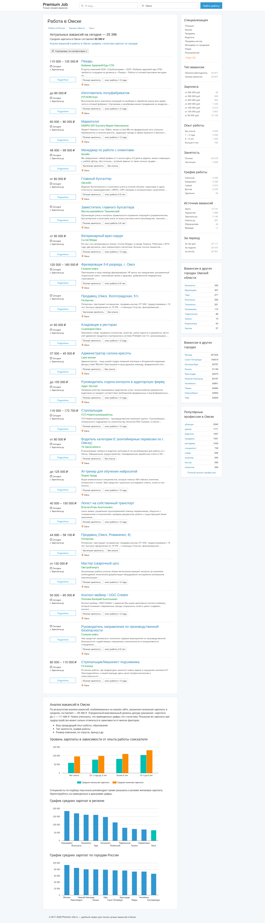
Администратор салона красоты (106, 353)
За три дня (201, 243)
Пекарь (86, 61)
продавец (189, 438)
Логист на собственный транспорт (107, 502)
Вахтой (201, 189)
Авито (201, 208)
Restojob (201, 227)
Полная (201, 158)
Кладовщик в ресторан (99, 324)
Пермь (188, 388)
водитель (189, 433)
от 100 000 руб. (201, 111)
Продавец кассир (193, 41)
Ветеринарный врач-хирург (102, 235)
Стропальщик (91, 410)
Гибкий (201, 185)
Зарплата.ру (201, 216)
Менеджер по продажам (197, 44)
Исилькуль (190, 299)
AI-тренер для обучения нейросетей (109, 471)
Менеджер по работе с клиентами (107, 149)
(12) (190, 57)
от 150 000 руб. (201, 107)
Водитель (189, 37)
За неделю (201, 247)
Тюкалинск (190, 304)
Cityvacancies (201, 224)
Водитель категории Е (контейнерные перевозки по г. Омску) (122, 440)
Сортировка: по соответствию (70, 51)
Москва (188, 354)
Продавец (190, 33)
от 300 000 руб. (201, 96)
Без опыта (201, 130)
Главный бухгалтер (96, 178)
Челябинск (190, 383)
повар (188, 452)
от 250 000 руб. (201, 99)
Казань (188, 369)
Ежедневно (201, 181)
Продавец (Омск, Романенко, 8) (106, 534)
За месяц (201, 251)
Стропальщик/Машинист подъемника (110, 661)
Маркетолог (90, 121)
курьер (188, 428)
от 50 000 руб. (201, 115)
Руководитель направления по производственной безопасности (120, 628)
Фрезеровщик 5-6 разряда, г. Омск (108, 264)
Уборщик (189, 25)
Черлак (188, 328)
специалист (190, 448)
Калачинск (190, 285)
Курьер (188, 29)
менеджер (190, 443)
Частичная (201, 162)
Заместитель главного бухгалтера (107, 207)
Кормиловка (191, 323)
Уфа (187, 397)
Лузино (188, 318)
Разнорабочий (192, 52)
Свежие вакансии (201, 76)
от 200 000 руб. (201, 103)
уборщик (189, 424)
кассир (188, 462)
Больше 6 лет (201, 142)
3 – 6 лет (201, 138)
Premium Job (55, 6)
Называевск (191, 309)
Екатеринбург (191, 364)
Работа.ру (201, 220)
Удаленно (201, 193)
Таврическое (191, 313)
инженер (189, 457)
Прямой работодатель (201, 72)
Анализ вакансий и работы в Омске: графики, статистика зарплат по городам (94, 43)
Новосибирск (191, 392)
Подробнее (63, 79)
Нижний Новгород (194, 378)
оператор (189, 467)
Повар (188, 48)
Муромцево (190, 290)
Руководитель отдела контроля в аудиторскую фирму (123, 381)
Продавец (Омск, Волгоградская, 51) (109, 295)
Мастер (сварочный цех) (100, 563)
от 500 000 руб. (201, 92)
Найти (211, 6)
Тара (187, 294)
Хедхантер (201, 212)
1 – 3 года (201, 134)
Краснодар (190, 373)
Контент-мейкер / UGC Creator (104, 594)
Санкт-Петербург (193, 359)
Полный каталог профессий (202, 472)
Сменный (201, 177)
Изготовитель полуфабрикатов (105, 92)
